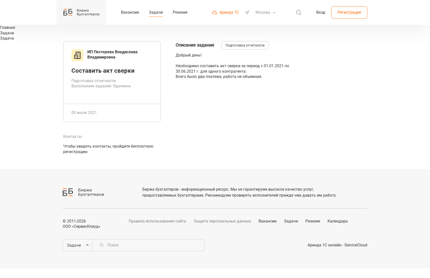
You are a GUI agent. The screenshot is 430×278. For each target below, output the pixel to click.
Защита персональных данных (222, 221)
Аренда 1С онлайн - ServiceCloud (337, 245)
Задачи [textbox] (74, 245)
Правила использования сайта (157, 221)
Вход (320, 12)
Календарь (337, 221)
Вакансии (267, 221)
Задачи (291, 221)
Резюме (312, 221)
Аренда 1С (229, 12)
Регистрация (349, 12)
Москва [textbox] (263, 12)
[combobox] (263, 12)
